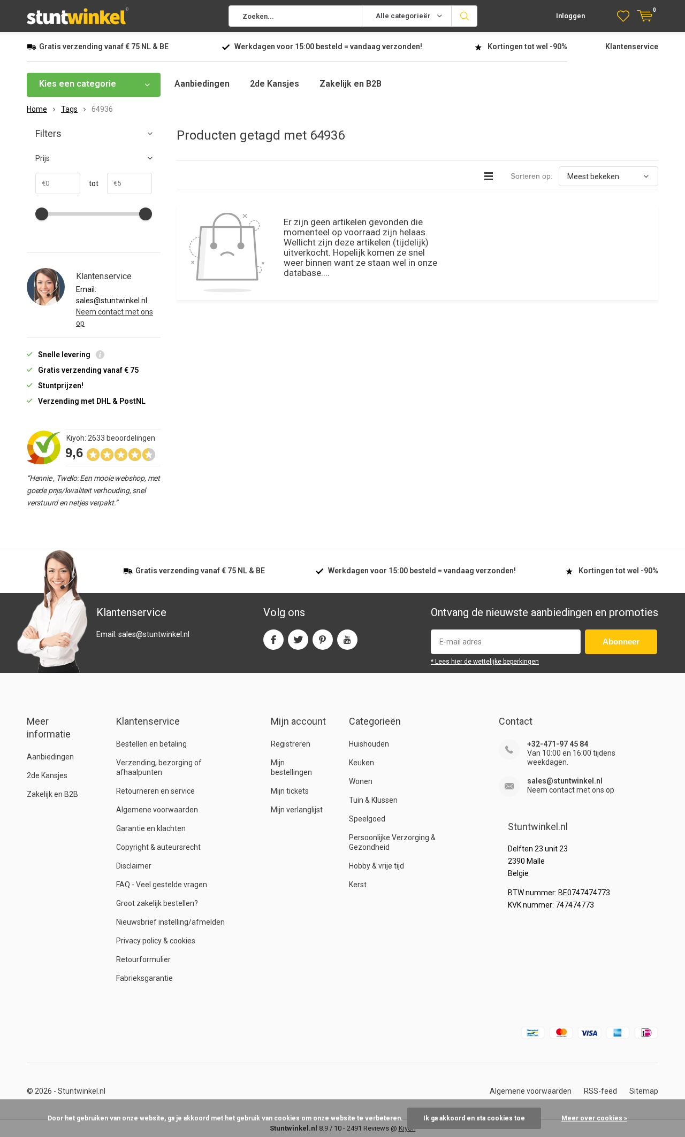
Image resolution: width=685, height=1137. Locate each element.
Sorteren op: (532, 176)
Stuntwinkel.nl (81, 1091)
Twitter (298, 639)
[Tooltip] (100, 356)
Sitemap (643, 1091)
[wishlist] (623, 16)
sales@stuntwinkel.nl (565, 781)
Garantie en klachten (151, 828)
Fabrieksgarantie (144, 978)
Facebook (273, 639)
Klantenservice (631, 46)
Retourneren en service (155, 791)
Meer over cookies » (594, 1118)
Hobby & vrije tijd (376, 866)
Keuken (361, 762)
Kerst (358, 884)
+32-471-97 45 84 (557, 744)
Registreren (290, 744)
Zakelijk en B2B (350, 84)
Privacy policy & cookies (155, 940)
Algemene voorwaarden (157, 809)
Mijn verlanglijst (297, 809)
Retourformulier (143, 959)
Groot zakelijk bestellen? (157, 903)
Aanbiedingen (202, 84)
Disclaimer (133, 866)
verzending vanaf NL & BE (104, 46)
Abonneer (621, 641)
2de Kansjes (274, 84)
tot (89, 183)
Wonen (360, 781)
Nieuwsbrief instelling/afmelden (170, 922)
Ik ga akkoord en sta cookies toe (474, 1118)
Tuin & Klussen (373, 800)
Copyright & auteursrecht (158, 847)
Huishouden (369, 744)
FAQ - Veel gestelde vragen (161, 884)
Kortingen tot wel (527, 46)
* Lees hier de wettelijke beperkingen (485, 661)
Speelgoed (367, 819)
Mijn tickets (290, 791)
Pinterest (323, 639)
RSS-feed (600, 1091)
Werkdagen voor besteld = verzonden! (328, 46)
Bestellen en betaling (151, 744)
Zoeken (464, 16)
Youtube (347, 639)
